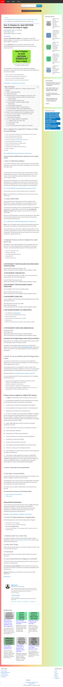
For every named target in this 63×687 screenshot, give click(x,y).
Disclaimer (3, 676)
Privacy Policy (4, 673)
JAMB (8, 1)
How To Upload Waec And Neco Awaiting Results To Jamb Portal (20, 221)
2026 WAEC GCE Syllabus (52, 113)
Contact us (57, 678)
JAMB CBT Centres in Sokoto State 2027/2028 (33, 622)
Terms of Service (4, 675)
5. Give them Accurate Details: (12, 115)
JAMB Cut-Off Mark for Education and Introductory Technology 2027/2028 (55, 45)
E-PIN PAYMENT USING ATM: (15, 105)
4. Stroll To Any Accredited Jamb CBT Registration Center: (19, 112)
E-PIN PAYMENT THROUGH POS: (16, 100)
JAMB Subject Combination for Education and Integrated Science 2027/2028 (55, 33)
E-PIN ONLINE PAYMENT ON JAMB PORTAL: (18, 107)
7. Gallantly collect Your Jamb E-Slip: (16, 120)
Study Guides (4, 670)
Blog (56, 675)
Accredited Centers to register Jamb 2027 (24, 373)
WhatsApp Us (7, 576)
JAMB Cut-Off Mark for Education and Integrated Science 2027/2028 (55, 22)
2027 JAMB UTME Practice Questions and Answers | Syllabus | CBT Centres (21, 19)
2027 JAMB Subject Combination (50, 119)
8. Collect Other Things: (13, 122)
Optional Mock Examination (14, 117)
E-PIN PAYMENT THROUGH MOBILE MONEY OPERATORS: (18, 103)
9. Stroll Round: (11, 123)
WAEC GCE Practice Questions (51, 128)
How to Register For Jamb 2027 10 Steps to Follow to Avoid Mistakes (20, 89)
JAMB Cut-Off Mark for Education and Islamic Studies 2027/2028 (55, 68)
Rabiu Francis (11, 31)
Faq (56, 672)
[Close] (62, 684)
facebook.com (13, 601)
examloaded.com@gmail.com (31, 682)
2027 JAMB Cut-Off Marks (52, 116)
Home (6, 17)
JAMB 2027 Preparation (52, 125)
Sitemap (56, 673)
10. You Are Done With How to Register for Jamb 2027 (20, 125)
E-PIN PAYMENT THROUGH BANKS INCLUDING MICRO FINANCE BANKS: (21, 98)
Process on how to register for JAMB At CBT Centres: (20, 113)
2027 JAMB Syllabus (51, 121)
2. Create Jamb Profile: (11, 93)
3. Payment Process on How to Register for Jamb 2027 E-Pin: (20, 95)
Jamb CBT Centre (19, 139)
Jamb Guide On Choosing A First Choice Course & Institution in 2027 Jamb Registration (8, 623)
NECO (18, 1)
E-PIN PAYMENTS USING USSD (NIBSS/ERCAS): (19, 108)
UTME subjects (9, 496)
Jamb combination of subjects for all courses (20, 514)
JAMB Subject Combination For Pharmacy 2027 (8, 647)
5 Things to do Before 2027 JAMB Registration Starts (34, 647)
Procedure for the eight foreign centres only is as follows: (21, 110)
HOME (2, 1)
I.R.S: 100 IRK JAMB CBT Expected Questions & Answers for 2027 (20, 188)
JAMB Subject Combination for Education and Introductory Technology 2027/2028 (55, 57)
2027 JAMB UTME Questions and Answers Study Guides (18, 153)
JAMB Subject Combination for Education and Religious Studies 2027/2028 (20, 648)
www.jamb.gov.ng (27, 347)
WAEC (13, 1)
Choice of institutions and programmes (14, 494)
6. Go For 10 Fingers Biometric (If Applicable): (16, 119)
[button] (31, 11)
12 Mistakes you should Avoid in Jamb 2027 (14, 83)
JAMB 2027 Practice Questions (51, 123)
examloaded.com (26, 601)
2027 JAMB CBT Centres (52, 114)
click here (25, 540)
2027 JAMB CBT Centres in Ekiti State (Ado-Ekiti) (21, 622)
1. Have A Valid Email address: (13, 92)
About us (57, 676)
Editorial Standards (5, 672)
